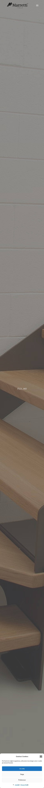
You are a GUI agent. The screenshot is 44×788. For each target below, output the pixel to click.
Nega (22, 774)
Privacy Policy (24, 785)
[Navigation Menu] (37, 5)
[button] (41, 756)
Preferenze (22, 780)
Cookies (17, 785)
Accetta (22, 769)
